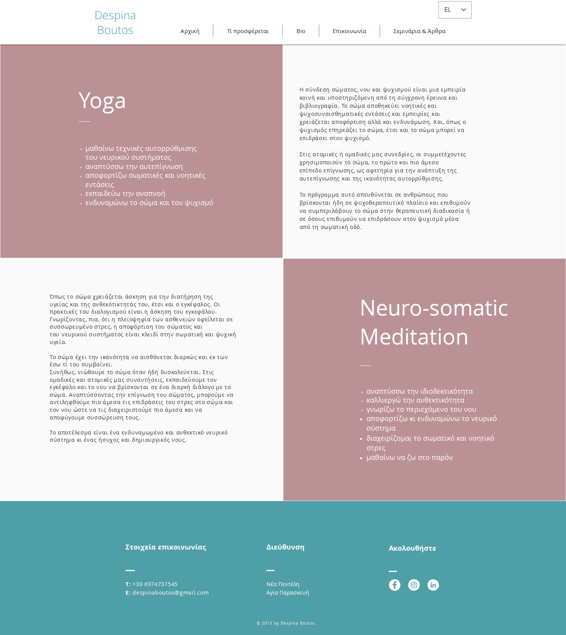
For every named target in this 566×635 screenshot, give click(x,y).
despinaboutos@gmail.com (170, 592)
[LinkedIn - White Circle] (433, 585)
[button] (247, 31)
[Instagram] (414, 585)
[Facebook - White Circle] (394, 585)
